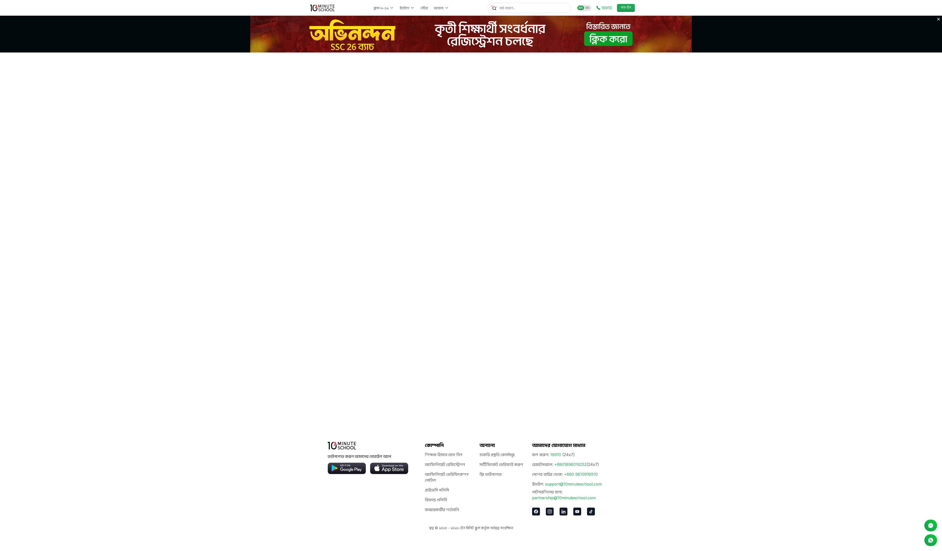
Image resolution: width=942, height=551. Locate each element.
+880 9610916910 (581, 474)
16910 (555, 454)
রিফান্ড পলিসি (436, 499)
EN (587, 8)
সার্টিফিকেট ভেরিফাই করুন (501, 464)
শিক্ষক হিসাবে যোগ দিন (443, 454)
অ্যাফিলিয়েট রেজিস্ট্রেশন (445, 464)
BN (581, 8)
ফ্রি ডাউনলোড (491, 474)
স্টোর (424, 8)
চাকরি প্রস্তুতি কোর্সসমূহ (497, 454)
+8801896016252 (570, 464)
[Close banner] (938, 19)
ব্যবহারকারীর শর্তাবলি (442, 509)
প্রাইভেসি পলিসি (437, 489)
